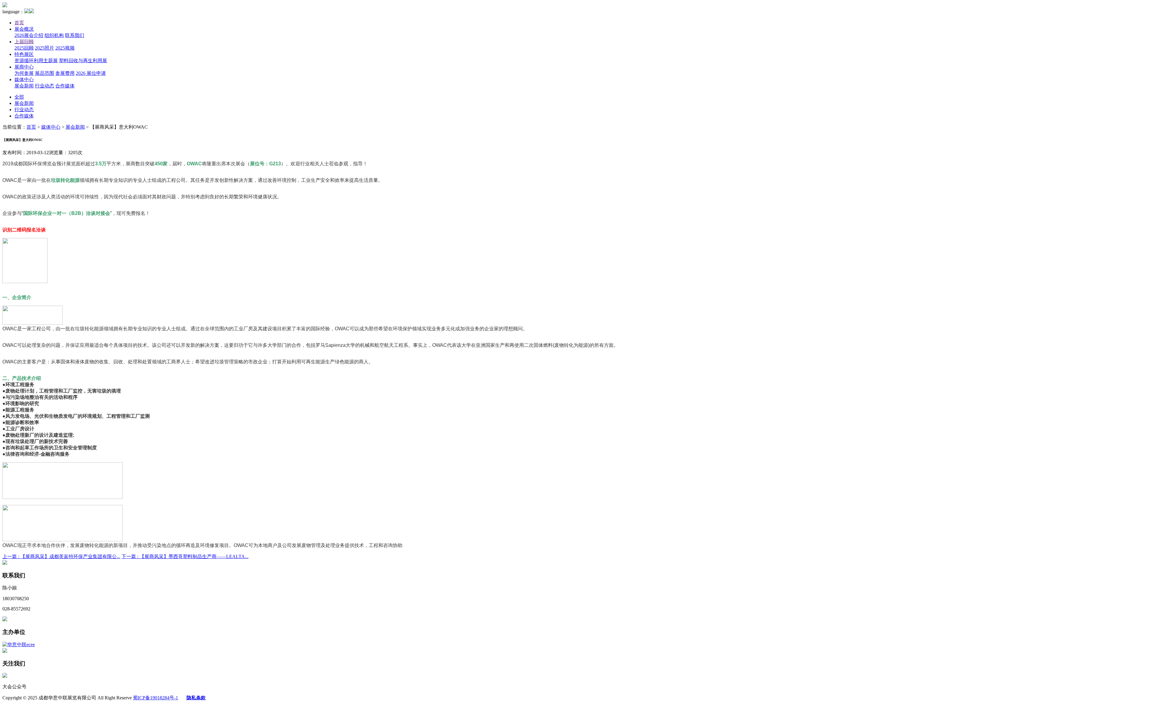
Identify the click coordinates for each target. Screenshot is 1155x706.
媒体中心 (24, 79)
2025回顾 (24, 47)
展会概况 (24, 29)
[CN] (26, 11)
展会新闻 (24, 85)
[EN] (31, 11)
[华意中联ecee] (18, 644)
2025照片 (44, 47)
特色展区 (24, 54)
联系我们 (74, 35)
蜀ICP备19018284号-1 (155, 697)
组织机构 (54, 35)
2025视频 (65, 47)
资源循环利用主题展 (36, 60)
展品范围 (44, 73)
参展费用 (65, 73)
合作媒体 (65, 85)
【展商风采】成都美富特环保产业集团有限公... (61, 556)
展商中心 (24, 66)
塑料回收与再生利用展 (83, 60)
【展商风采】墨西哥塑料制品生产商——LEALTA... (185, 556)
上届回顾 (24, 41)
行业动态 (44, 85)
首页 (19, 22)
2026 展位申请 (91, 73)
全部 (19, 96)
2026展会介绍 (28, 35)
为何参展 (24, 73)
